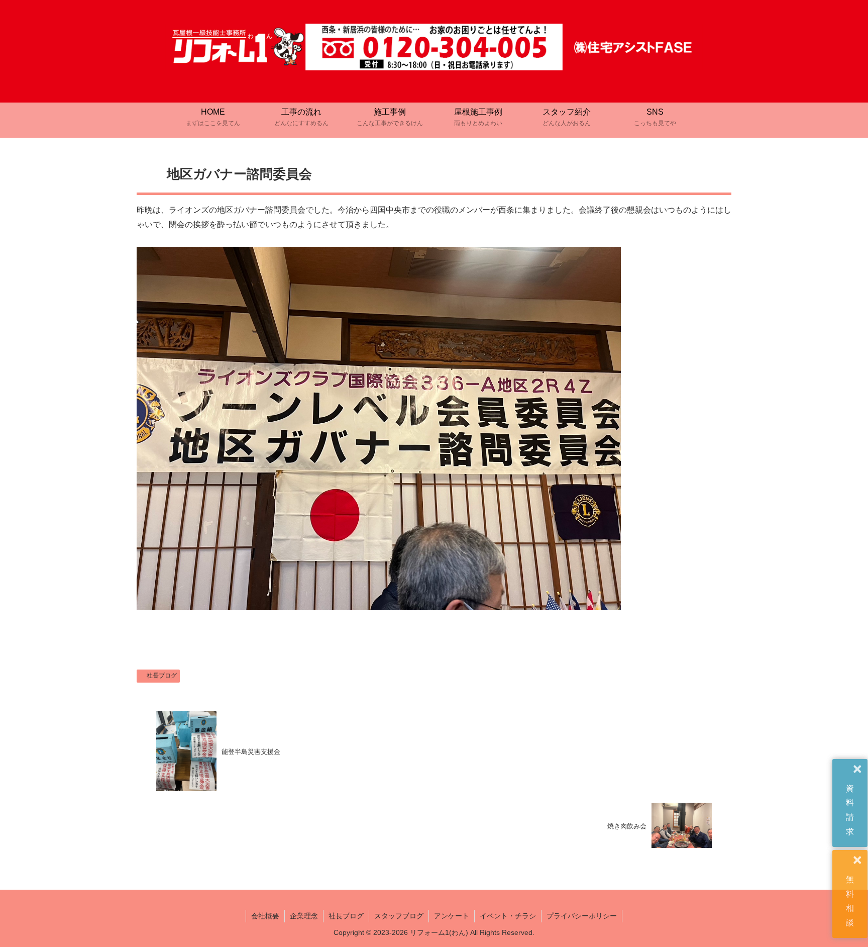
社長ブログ (162, 675)
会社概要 (265, 916)
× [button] (857, 769)
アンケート (451, 916)
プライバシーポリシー (582, 916)
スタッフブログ (398, 916)
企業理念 (304, 916)
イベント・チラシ (508, 916)
